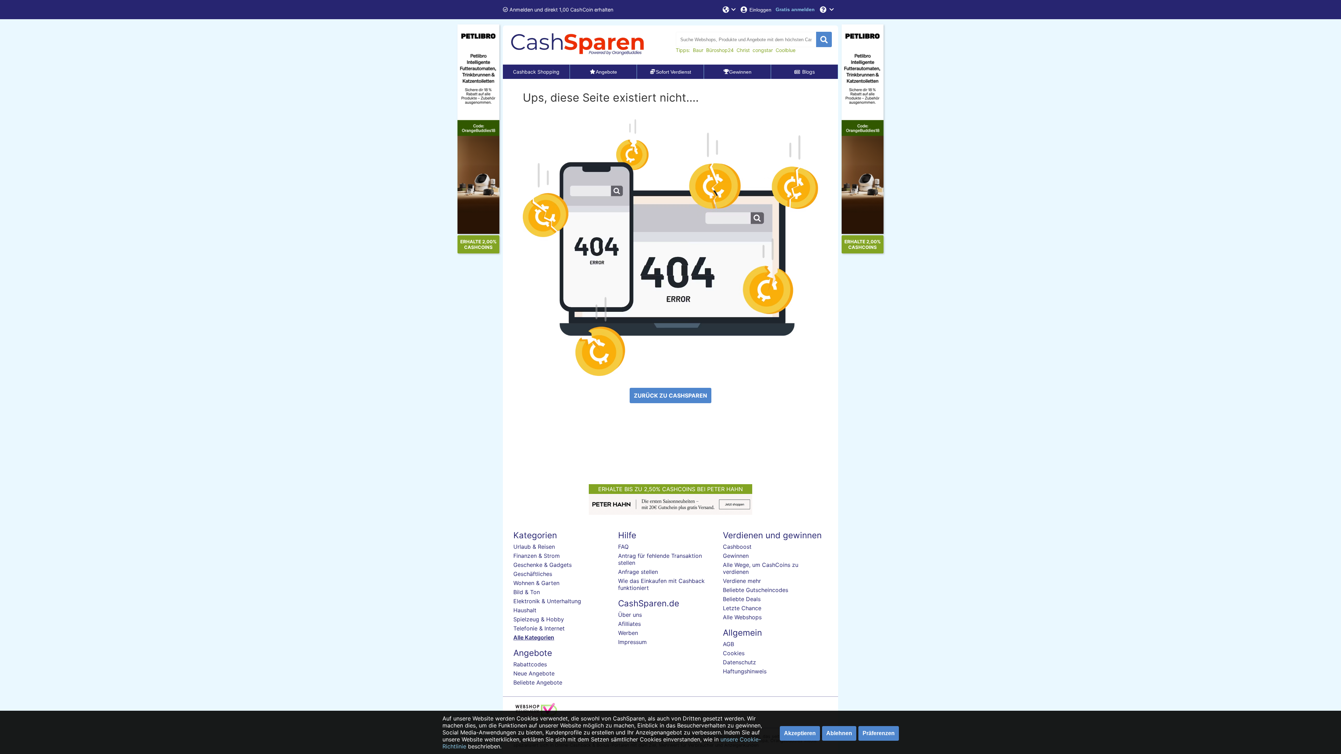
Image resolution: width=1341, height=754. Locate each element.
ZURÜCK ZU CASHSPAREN (670, 395)
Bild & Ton (526, 592)
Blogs (808, 72)
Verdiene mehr (742, 580)
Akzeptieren (800, 733)
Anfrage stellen (638, 571)
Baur (698, 50)
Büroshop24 (720, 50)
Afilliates (629, 623)
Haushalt (524, 610)
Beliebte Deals (742, 599)
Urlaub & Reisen (534, 546)
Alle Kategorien (533, 637)
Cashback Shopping (536, 72)
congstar (763, 50)
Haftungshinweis (745, 671)
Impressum (632, 641)
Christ (743, 50)
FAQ (623, 546)
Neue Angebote (534, 673)
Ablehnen (839, 733)
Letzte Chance (742, 608)
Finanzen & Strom (536, 555)
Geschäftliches (532, 573)
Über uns (630, 614)
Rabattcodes (530, 664)
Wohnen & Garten (536, 582)
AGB (728, 644)
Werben (628, 632)
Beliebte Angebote (537, 682)
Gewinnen (736, 555)
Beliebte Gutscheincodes (755, 589)
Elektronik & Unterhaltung (547, 601)
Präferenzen (879, 733)
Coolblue (786, 50)
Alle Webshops (742, 617)
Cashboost (737, 546)
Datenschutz (739, 662)
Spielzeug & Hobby (538, 619)
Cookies (734, 653)
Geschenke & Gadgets (542, 564)
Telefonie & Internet (539, 628)
